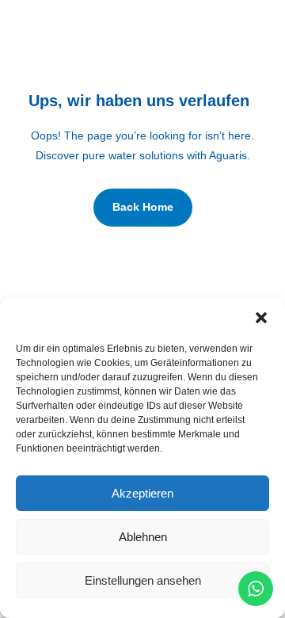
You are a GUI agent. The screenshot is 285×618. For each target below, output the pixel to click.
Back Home (142, 206)
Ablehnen (143, 537)
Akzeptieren (142, 493)
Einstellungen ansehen (143, 580)
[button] (261, 318)
